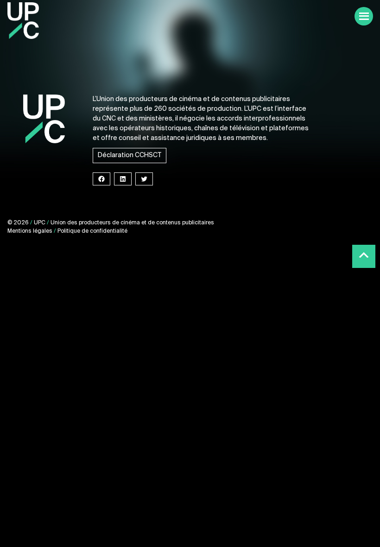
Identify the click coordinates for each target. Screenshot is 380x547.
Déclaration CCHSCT (129, 155)
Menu (364, 16)
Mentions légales (29, 231)
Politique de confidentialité (92, 231)
